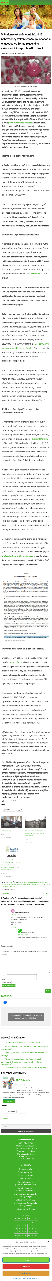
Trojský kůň (23, 1080)
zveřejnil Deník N (40, 438)
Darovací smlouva (25, 1175)
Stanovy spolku (25, 1168)
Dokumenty (25, 1178)
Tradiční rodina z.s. (26, 6)
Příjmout (26, 1260)
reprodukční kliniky (36, 884)
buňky (25, 882)
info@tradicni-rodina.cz (26, 1151)
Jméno (4, 975)
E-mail (4, 979)
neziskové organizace (20, 884)
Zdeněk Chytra (11, 886)
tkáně (48, 884)
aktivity (21, 882)
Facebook (6, 996)
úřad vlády (4, 886)
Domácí (10, 882)
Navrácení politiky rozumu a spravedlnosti (24, 1042)
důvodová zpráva (38, 882)
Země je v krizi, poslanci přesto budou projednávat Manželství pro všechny (34, 833)
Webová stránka (6, 982)
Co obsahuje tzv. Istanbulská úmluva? (25, 1189)
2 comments (5, 1118)
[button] (48, 1242)
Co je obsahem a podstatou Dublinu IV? (25, 1183)
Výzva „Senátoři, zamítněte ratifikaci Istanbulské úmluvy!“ (24, 1054)
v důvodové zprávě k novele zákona (18, 555)
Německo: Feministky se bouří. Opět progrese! (25, 1067)
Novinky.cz (35, 273)
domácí (32, 882)
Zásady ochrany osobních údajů (31, 1278)
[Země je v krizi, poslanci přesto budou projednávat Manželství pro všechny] (35, 822)
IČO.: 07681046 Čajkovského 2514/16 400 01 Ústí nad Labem (26, 1145)
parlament (28, 884)
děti (29, 882)
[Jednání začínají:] (11, 822)
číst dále (9, 1101)
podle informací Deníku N (20, 122)
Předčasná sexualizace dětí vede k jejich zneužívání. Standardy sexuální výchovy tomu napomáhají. (21, 1061)
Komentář (5, 954)
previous (6, 893)
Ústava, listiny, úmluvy (25, 1199)
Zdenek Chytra (20, 53)
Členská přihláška (25, 1172)
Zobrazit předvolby (26, 1273)
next (47, 893)
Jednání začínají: (6, 830)
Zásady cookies (17, 1278)
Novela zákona (15, 662)
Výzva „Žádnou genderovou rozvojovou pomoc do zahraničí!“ (24, 1047)
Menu (4, 2)
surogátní (44, 884)
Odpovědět (14, 928)
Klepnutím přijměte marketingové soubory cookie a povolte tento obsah (26, 1016)
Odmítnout (26, 1267)
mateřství (11, 884)
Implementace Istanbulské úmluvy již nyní (25, 1195)
